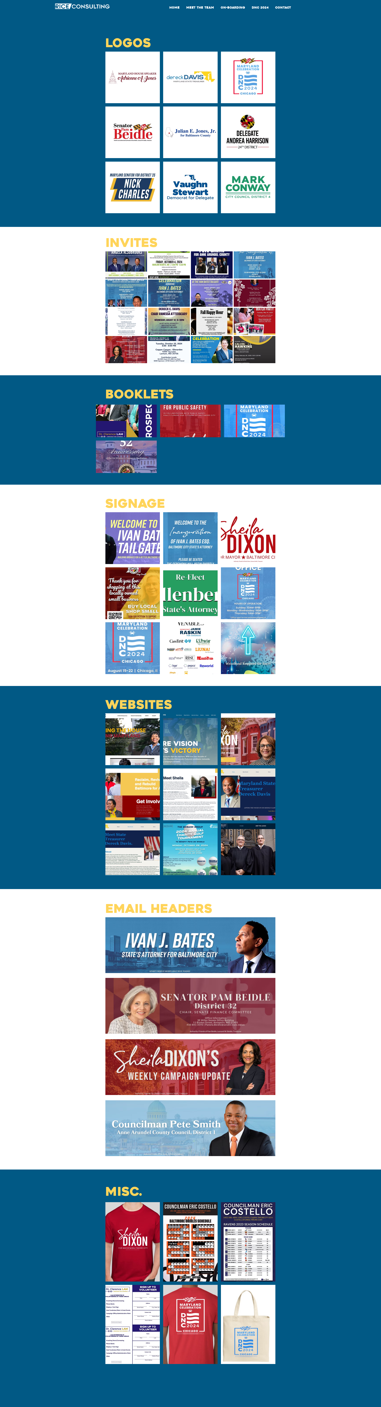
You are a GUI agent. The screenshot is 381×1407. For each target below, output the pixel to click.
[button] (132, 77)
